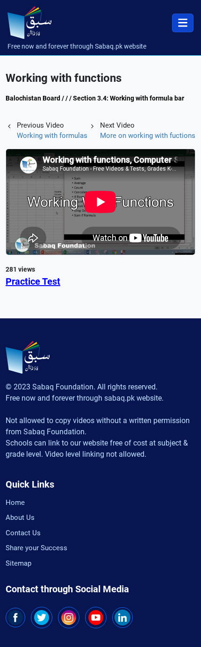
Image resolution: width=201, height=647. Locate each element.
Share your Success (36, 548)
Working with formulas (52, 135)
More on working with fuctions (147, 135)
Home (15, 502)
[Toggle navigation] (183, 23)
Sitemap (18, 563)
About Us (20, 517)
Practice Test (33, 281)
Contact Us (23, 533)
